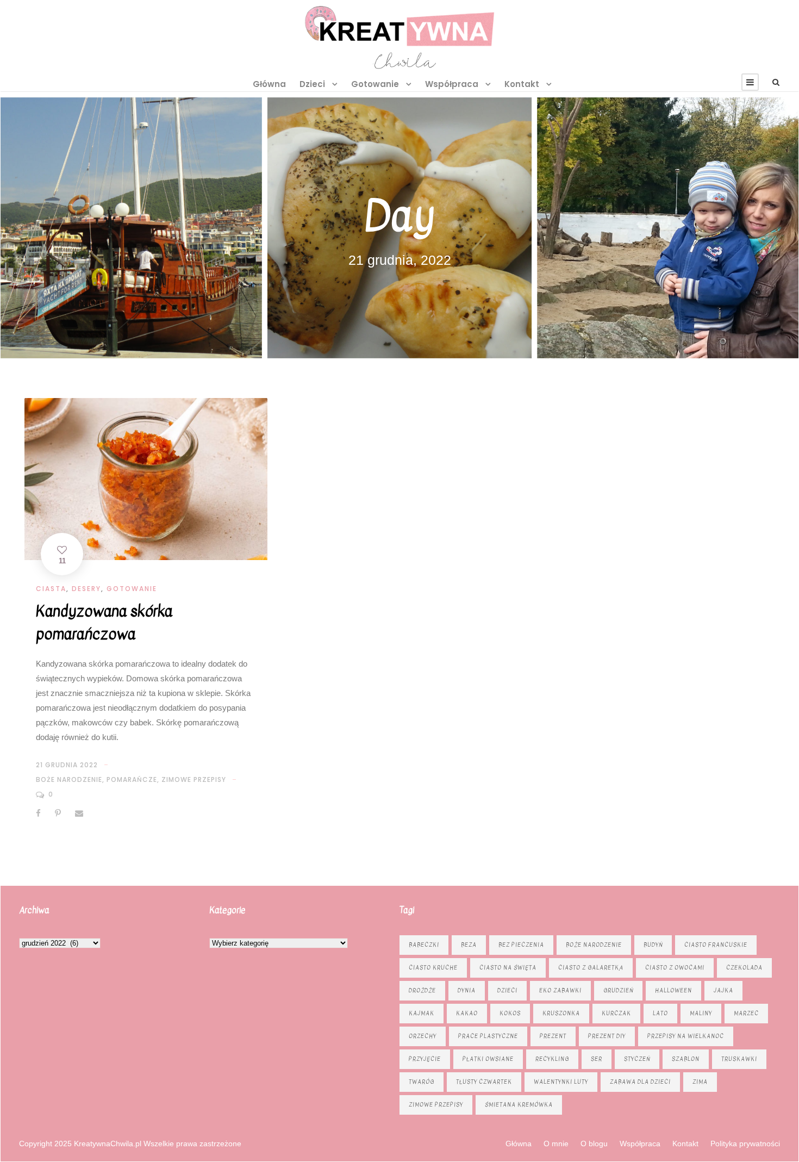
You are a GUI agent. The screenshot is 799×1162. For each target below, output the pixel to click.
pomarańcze (132, 779)
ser (596, 1059)
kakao (467, 1013)
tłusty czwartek (484, 1082)
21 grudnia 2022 (67, 764)
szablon (686, 1059)
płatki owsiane (488, 1059)
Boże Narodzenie (69, 779)
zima (700, 1082)
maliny (701, 1013)
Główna (269, 84)
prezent (553, 1036)
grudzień (618, 990)
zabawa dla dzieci (640, 1082)
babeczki (424, 945)
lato (660, 1013)
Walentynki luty (561, 1082)
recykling (552, 1059)
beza (469, 945)
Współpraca (451, 84)
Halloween (673, 990)
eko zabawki (560, 990)
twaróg (421, 1082)
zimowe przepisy (193, 779)
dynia (467, 990)
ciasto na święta (507, 968)
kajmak (421, 1013)
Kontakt (521, 84)
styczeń (637, 1059)
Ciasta (51, 588)
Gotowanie (375, 84)
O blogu (594, 1143)
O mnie (556, 1143)
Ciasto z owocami (674, 968)
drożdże (422, 990)
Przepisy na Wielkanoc (685, 1036)
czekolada (744, 968)
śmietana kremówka (519, 1105)
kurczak (616, 1013)
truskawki (739, 1059)
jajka (723, 990)
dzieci (507, 990)
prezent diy (607, 1036)
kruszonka (561, 1013)
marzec (746, 1013)
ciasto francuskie (715, 945)
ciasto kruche (433, 968)
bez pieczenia (521, 945)
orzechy (422, 1036)
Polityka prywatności (745, 1143)
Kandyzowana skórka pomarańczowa (104, 622)
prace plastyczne (488, 1036)
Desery (86, 588)
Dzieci (312, 84)
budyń (653, 945)
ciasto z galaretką (590, 968)
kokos (510, 1013)
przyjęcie (425, 1059)
